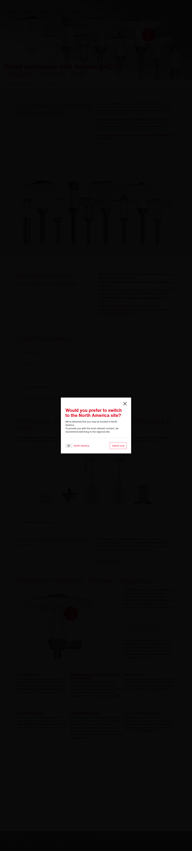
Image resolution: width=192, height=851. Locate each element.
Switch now (118, 445)
